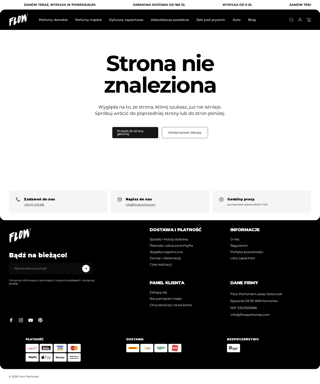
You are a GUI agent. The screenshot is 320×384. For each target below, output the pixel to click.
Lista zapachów (242, 258)
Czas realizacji (161, 264)
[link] (256, 294)
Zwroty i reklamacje (165, 258)
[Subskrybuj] (86, 268)
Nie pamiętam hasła (166, 299)
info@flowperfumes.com (141, 204)
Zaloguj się (158, 292)
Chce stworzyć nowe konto (171, 305)
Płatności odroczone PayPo (171, 245)
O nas (234, 239)
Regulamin (239, 245)
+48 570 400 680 (34, 204)
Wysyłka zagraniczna (166, 252)
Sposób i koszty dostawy (169, 239)
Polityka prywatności (246, 252)
